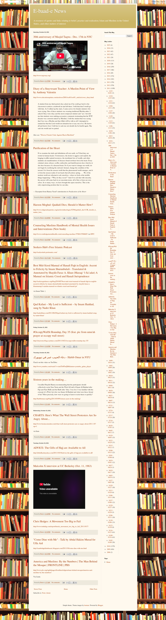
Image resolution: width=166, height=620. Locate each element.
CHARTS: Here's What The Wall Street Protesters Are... (112, 288)
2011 (109, 88)
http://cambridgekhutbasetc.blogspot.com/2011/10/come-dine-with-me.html (60, 548)
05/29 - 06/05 (110, 436)
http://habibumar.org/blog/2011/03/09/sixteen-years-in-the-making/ (56, 398)
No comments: (56, 81)
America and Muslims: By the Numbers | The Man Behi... (112, 352)
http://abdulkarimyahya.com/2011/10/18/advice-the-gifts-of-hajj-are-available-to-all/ (63, 453)
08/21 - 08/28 (110, 396)
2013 (109, 82)
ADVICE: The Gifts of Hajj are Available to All (59, 447)
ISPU (92, 234)
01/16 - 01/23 (110, 531)
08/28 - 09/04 (110, 391)
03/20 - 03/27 (110, 486)
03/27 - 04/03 (110, 481)
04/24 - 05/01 (110, 461)
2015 (109, 76)
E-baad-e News (49, 10)
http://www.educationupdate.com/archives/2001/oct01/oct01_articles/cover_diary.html (63, 97)
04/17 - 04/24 (110, 466)
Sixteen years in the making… (49, 379)
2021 (109, 57)
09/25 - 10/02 (110, 372)
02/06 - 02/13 (110, 516)
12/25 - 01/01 (110, 92)
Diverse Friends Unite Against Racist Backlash (57, 135)
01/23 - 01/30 (110, 526)
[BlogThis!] (70, 81)
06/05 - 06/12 (110, 431)
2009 (109, 549)
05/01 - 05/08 (110, 456)
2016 (109, 73)
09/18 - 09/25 (110, 376)
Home (66, 589)
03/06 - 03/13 (110, 496)
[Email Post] (63, 81)
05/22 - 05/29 (110, 441)
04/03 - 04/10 (110, 476)
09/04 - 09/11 (110, 386)
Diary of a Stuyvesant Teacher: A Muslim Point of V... (112, 165)
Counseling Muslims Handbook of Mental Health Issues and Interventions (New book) (64, 227)
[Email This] (68, 81)
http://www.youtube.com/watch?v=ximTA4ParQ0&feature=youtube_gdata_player (62, 366)
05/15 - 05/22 (110, 446)
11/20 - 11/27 (110, 117)
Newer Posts (38, 589)
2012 (109, 85)
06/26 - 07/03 (110, 426)
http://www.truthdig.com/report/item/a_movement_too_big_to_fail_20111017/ (60, 526)
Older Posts (93, 589)
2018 (109, 67)
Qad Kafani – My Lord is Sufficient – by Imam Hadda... (112, 237)
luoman (86, 605)
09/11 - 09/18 (110, 381)
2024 (109, 48)
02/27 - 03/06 (110, 501)
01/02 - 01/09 (110, 541)
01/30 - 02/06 (110, 521)
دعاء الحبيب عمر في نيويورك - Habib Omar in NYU (61, 357)
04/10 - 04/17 (110, 471)
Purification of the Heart (46, 148)
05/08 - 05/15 (110, 451)
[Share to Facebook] (74, 81)
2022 (109, 54)
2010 (109, 546)
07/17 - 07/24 (110, 416)
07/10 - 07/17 (110, 421)
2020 (109, 60)
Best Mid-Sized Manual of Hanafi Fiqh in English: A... (112, 223)
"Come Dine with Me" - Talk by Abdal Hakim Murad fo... (112, 338)
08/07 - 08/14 (110, 401)
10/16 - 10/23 (110, 142)
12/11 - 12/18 (110, 102)
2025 (109, 45)
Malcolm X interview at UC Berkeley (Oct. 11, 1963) (62, 466)
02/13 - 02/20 (110, 511)
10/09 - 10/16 (110, 361)
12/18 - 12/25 (110, 97)
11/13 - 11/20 (110, 122)
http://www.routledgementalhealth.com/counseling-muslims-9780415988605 (60, 234)
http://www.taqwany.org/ (42, 75)
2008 (109, 552)
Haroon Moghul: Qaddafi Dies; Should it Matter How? (63, 204)
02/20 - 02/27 (110, 506)
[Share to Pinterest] (76, 81)
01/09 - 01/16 (110, 536)
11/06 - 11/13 (110, 127)
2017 (109, 70)
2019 (109, 64)
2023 (109, 51)
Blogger (100, 605)
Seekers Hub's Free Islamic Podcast (52, 247)
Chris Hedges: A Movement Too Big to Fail (57, 521)
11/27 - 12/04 (110, 112)
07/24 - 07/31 (110, 411)
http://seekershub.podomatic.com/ (45, 252)
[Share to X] (72, 81)
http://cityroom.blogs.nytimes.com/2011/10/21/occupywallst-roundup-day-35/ (60, 340)
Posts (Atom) (46, 593)
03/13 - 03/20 (110, 491)
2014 (109, 79)
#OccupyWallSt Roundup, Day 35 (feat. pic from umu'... (112, 252)
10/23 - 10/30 (110, 137)
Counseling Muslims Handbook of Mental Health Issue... (112, 199)
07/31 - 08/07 (110, 406)
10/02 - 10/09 (110, 367)
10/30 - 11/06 (110, 132)
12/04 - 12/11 (110, 107)
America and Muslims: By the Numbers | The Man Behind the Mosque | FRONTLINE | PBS (65, 563)
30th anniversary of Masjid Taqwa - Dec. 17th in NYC (62, 37)
